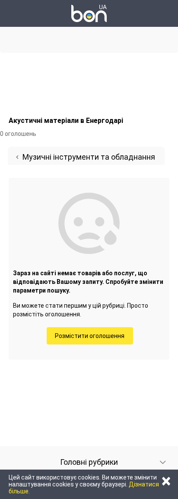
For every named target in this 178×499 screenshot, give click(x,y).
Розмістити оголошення (89, 335)
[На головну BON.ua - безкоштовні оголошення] (89, 13)
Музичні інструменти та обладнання (88, 156)
